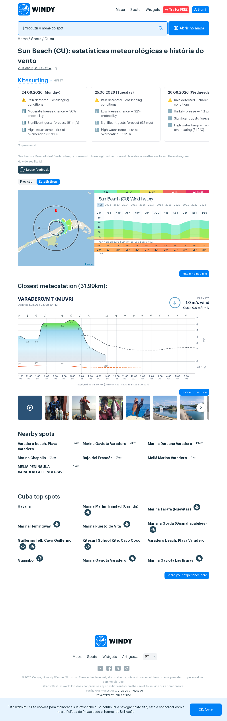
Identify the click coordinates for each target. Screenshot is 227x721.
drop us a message (130, 690)
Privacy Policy (105, 695)
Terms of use (122, 695)
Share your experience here (187, 575)
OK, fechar (206, 709)
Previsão (26, 181)
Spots (135, 10)
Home (23, 39)
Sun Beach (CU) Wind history (126, 198)
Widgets (153, 10)
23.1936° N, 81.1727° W (34, 68)
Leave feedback (37, 169)
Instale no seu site (194, 273)
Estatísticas (48, 181)
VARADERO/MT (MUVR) (46, 299)
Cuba (49, 39)
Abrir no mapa (192, 28)
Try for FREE (178, 9)
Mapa (120, 10)
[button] (55, 68)
